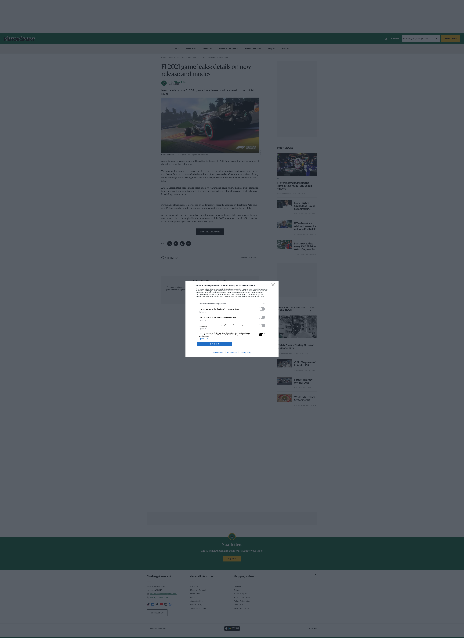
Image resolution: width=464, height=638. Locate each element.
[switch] (262, 309)
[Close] (274, 285)
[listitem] (232, 303)
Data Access (232, 352)
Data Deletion (218, 352)
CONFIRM (214, 344)
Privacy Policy (245, 352)
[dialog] (232, 319)
